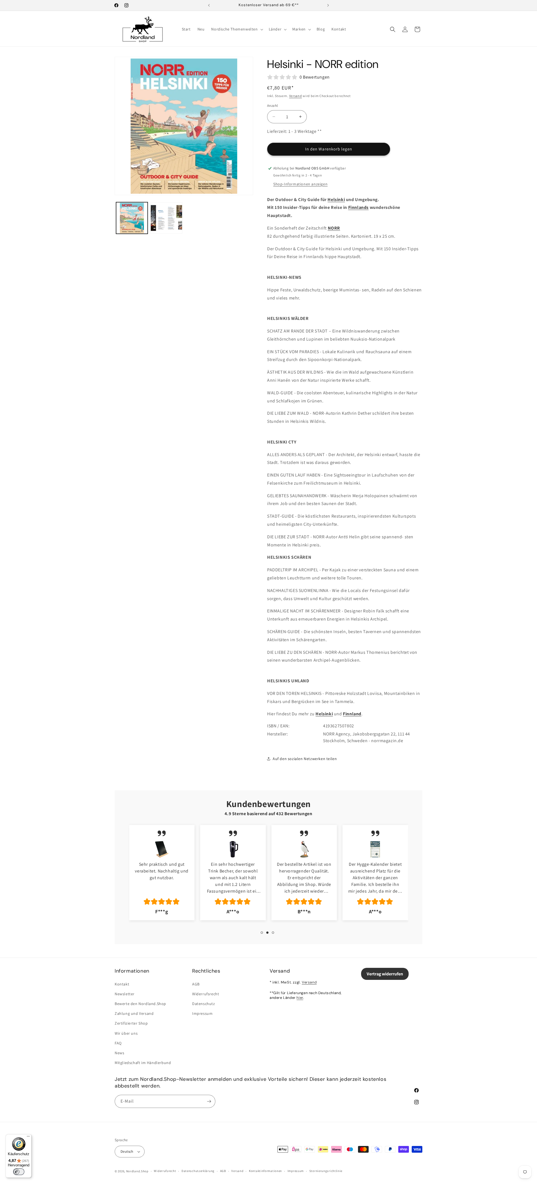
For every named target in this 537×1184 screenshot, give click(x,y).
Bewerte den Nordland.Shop (140, 1003)
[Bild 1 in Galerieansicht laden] (132, 218)
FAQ (118, 1043)
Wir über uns (126, 1033)
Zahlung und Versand (134, 1013)
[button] (236, 29)
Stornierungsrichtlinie (325, 1171)
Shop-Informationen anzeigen (300, 184)
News (119, 1052)
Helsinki (336, 199)
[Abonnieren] (209, 1101)
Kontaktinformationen (265, 1171)
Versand (295, 96)
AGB (196, 984)
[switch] (18, 1171)
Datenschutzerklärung (198, 1171)
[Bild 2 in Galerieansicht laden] (166, 218)
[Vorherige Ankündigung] (209, 5)
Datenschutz (203, 1003)
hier (299, 997)
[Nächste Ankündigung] (328, 5)
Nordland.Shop (137, 1171)
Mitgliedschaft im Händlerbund (143, 1062)
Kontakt (122, 984)
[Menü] (28, 1137)
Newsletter (125, 993)
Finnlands (358, 207)
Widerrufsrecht (205, 993)
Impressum (202, 1013)
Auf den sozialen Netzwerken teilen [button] (305, 758)
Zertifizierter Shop (131, 1023)
